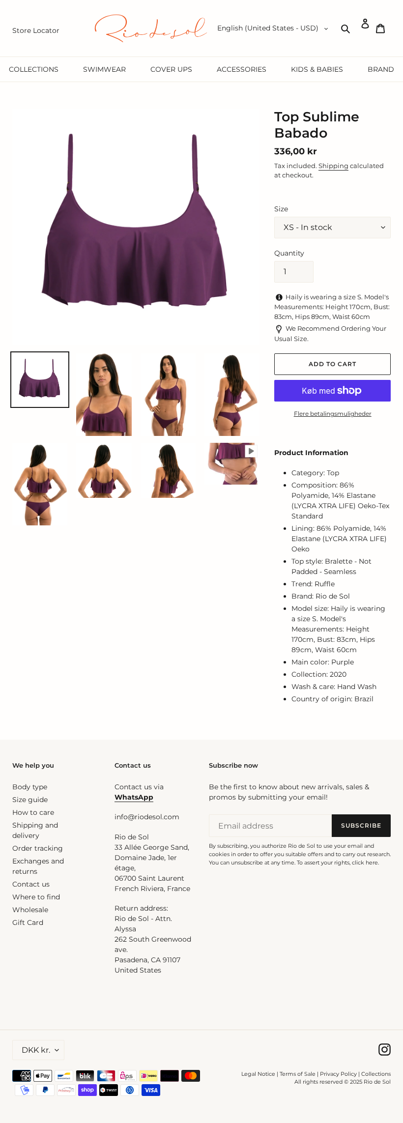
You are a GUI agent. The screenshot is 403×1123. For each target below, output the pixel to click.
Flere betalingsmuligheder (333, 413)
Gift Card (27, 922)
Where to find (36, 897)
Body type (29, 786)
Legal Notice (258, 1073)
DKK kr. (36, 1050)
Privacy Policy (339, 1073)
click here (365, 862)
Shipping (333, 166)
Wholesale (30, 909)
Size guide (30, 799)
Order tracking (37, 848)
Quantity (289, 253)
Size (281, 208)
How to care (33, 812)
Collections (376, 1073)
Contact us (31, 884)
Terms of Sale (298, 1073)
